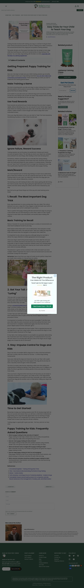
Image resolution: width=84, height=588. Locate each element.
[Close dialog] (55, 276)
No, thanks (42, 310)
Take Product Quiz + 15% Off (42, 306)
